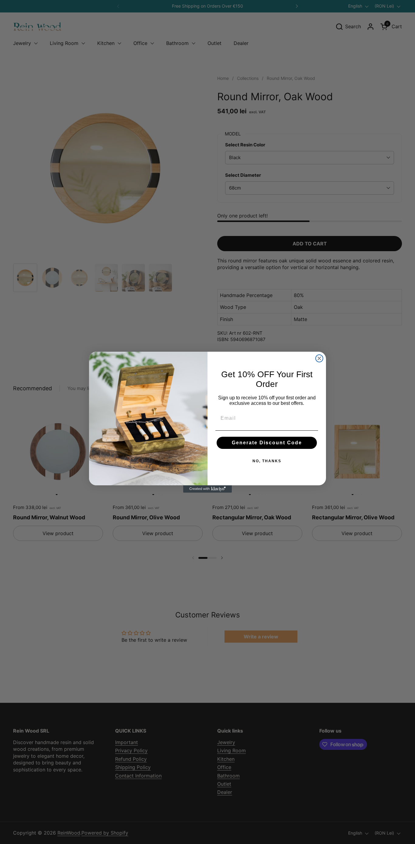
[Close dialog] (319, 358)
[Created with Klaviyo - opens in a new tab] (207, 489)
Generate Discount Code (267, 442)
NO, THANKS (266, 461)
